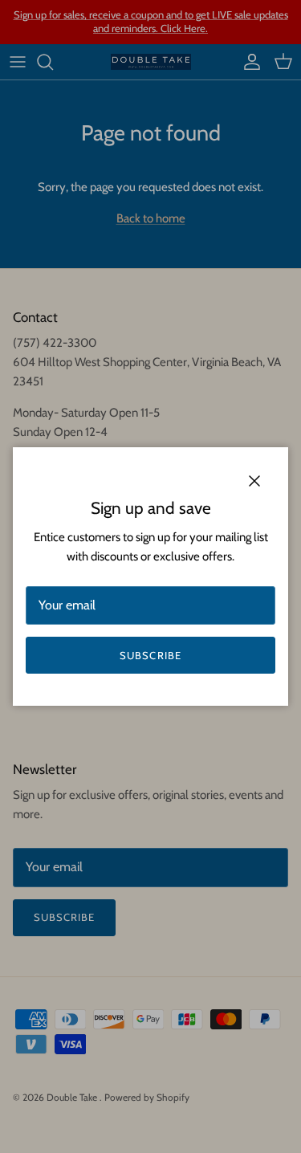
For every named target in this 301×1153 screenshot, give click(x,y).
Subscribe (150, 655)
